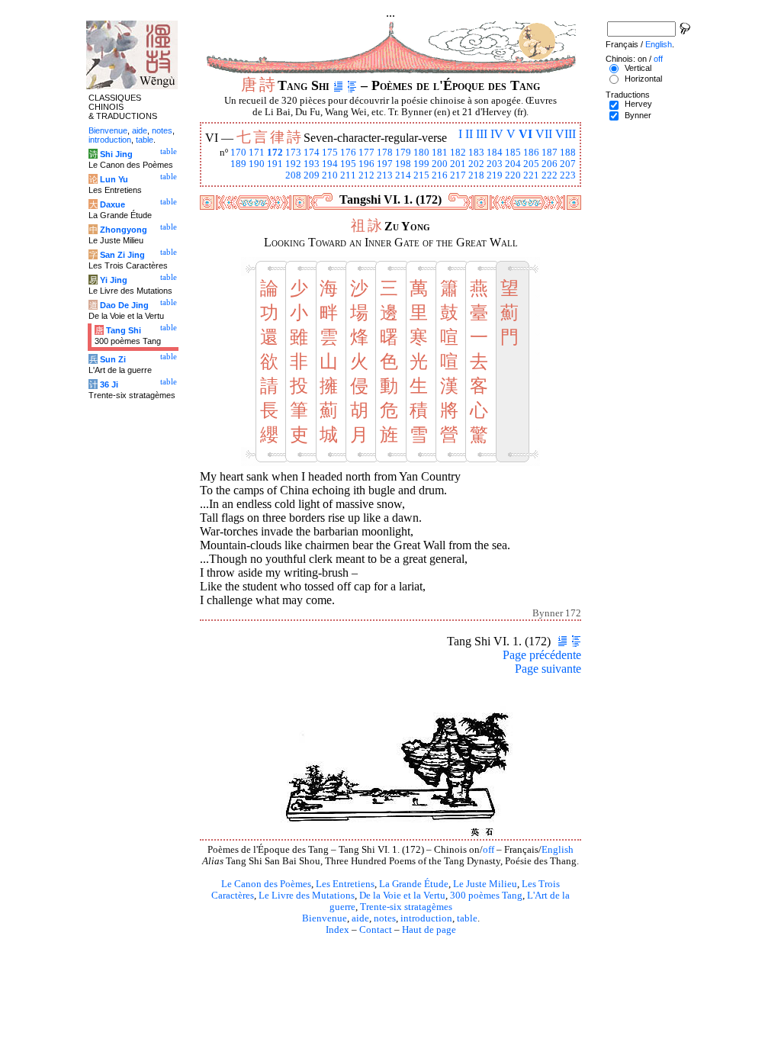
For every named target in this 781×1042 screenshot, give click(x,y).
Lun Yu (114, 179)
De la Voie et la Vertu (402, 895)
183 (476, 152)
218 (476, 175)
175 (330, 152)
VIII (565, 133)
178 (385, 152)
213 (385, 175)
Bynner (638, 115)
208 (293, 175)
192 (293, 164)
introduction (426, 918)
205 (531, 164)
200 (440, 164)
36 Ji (109, 384)
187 (550, 152)
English (558, 849)
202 (476, 164)
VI (525, 133)
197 (385, 164)
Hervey (638, 103)
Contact (375, 930)
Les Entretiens (345, 884)
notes (385, 918)
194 (330, 164)
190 (257, 164)
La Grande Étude (413, 884)
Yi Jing (113, 280)
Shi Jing (116, 154)
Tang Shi (123, 330)
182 (458, 152)
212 (366, 175)
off (488, 849)
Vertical (638, 67)
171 (257, 152)
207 (568, 164)
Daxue (112, 204)
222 (550, 175)
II (469, 133)
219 (495, 175)
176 (348, 152)
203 (495, 164)
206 (550, 164)
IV (496, 133)
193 (312, 164)
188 (568, 152)
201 (458, 164)
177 (366, 152)
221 (531, 175)
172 (275, 152)
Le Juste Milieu (485, 884)
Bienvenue (324, 918)
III (481, 133)
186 (531, 152)
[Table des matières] (352, 85)
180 (421, 152)
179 (403, 152)
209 (312, 175)
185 (513, 152)
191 (275, 164)
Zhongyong (123, 229)
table (467, 918)
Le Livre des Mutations (307, 895)
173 (293, 152)
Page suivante (548, 668)
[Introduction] (338, 85)
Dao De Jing (124, 305)
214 (403, 175)
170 (238, 152)
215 (421, 175)
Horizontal (643, 78)
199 (421, 164)
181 (440, 152)
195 (348, 164)
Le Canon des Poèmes (266, 884)
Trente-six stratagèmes (406, 907)
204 (513, 164)
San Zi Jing (122, 254)
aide (360, 918)
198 (403, 164)
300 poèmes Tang (486, 895)
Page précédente (542, 654)
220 (513, 175)
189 (238, 164)
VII (543, 133)
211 (348, 175)
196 (366, 164)
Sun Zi (113, 359)
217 (458, 175)
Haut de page (429, 930)
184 (495, 152)
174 (312, 152)
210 (330, 175)
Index (337, 930)
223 (568, 175)
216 (440, 175)
